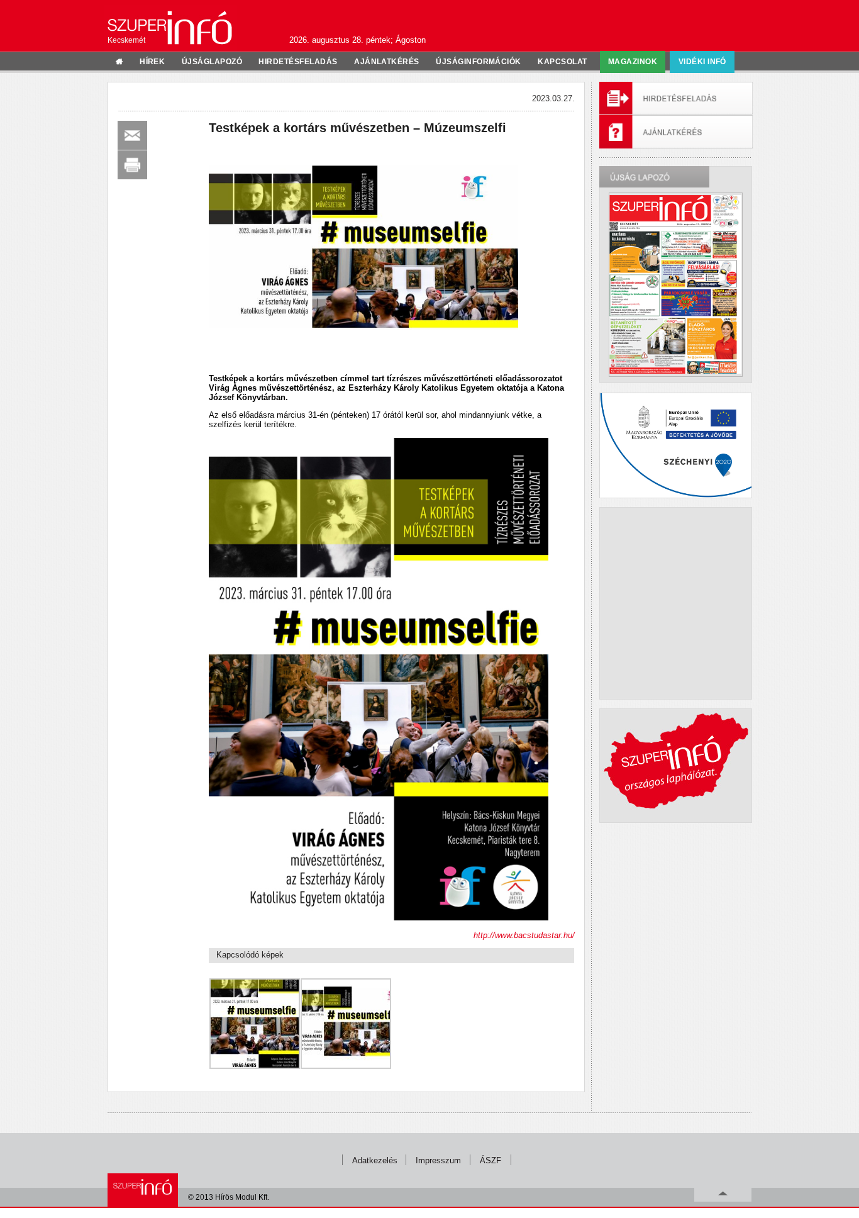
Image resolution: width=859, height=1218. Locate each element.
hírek (152, 61)
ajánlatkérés (386, 61)
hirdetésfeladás (297, 61)
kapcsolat (562, 61)
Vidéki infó (702, 61)
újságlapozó (212, 61)
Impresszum (438, 1160)
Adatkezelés (374, 1160)
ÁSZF (490, 1160)
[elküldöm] (132, 135)
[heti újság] (675, 284)
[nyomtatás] (132, 164)
